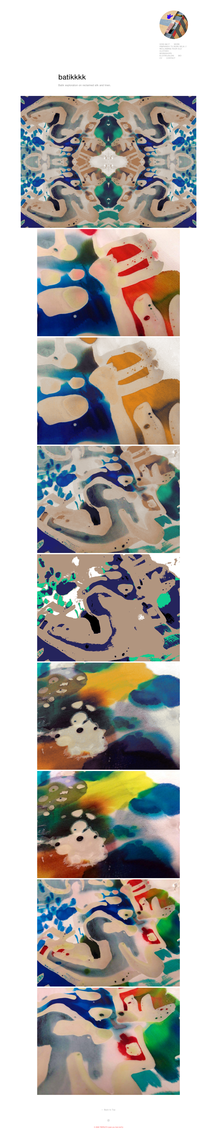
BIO (179, 56)
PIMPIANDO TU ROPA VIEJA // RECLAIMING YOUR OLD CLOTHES (173, 48)
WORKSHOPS (165, 53)
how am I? (164, 44)
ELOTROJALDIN (166, 56)
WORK (177, 44)
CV (160, 58)
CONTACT (170, 58)
